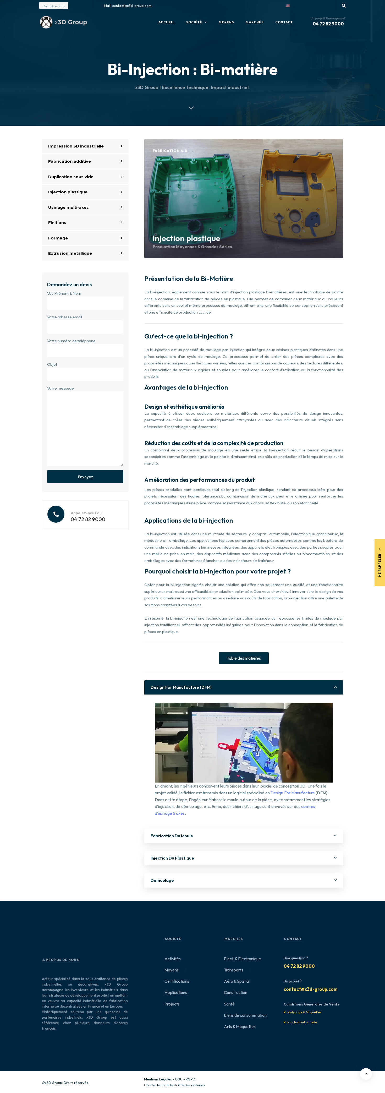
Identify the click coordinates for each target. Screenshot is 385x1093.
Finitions (57, 222)
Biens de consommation (245, 1015)
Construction (235, 992)
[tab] (243, 687)
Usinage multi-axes (68, 207)
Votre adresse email (64, 316)
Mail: (127, 5)
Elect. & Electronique (242, 958)
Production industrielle (300, 1022)
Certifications (176, 981)
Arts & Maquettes (240, 1026)
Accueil (166, 22)
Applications (175, 992)
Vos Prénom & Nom (64, 293)
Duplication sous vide (71, 176)
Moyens (226, 22)
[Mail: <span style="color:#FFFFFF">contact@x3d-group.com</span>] (99, 5)
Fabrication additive (69, 161)
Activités (172, 958)
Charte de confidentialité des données (174, 1085)
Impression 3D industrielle (76, 146)
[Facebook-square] (319, 5)
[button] (295, 5)
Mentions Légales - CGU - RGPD (169, 1079)
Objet (52, 364)
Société (194, 22)
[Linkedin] (328, 5)
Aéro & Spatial (237, 981)
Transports (237, 969)
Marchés (254, 22)
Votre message (60, 388)
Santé (229, 1004)
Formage (58, 238)
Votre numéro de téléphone (71, 340)
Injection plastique (67, 191)
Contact (284, 22)
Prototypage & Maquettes (302, 1012)
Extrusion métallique (70, 253)
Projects (172, 1004)
